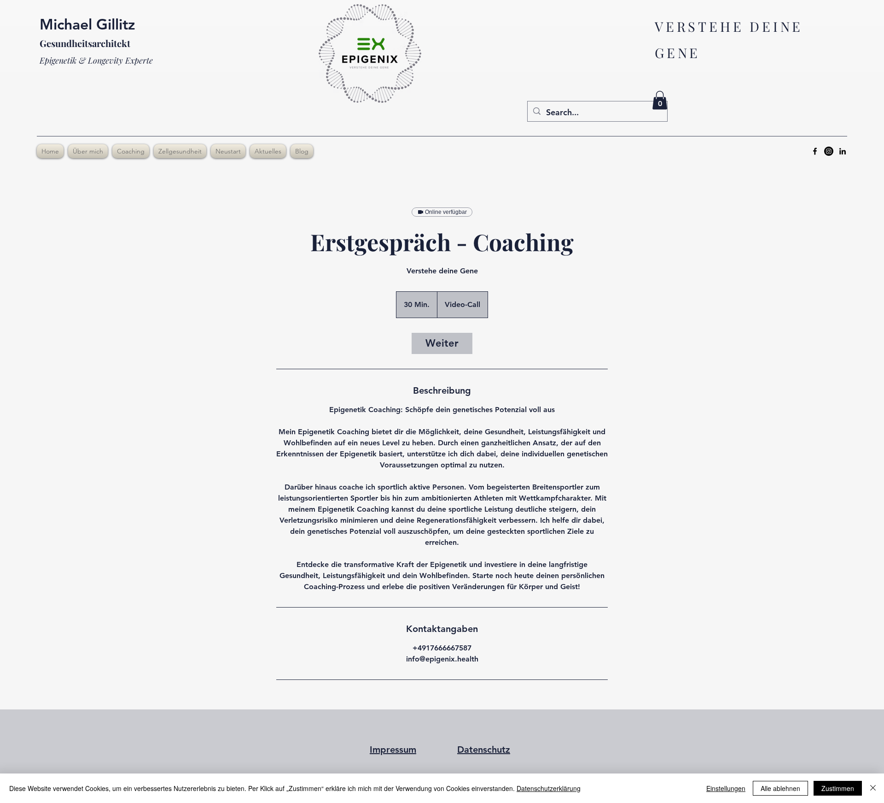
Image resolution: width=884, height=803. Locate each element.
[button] (660, 100)
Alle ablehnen (780, 788)
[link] (442, 343)
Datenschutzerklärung (549, 788)
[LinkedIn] (842, 151)
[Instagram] (828, 151)
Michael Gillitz (87, 24)
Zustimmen (837, 788)
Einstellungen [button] (725, 788)
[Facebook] (815, 151)
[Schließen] (872, 788)
